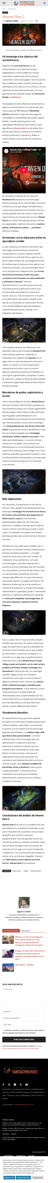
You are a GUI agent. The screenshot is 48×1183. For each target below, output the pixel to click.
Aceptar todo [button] (9, 1178)
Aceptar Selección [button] (23, 1178)
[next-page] (7, 976)
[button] (4, 3)
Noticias (5, 943)
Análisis (5, 12)
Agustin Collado (12, 21)
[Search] (44, 3)
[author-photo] (24, 908)
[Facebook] (4, 884)
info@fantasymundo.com (23, 1105)
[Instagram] (9, 1084)
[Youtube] (26, 1084)
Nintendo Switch (36, 871)
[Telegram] (26, 884)
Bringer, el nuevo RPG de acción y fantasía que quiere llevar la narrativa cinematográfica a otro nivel (23, 1129)
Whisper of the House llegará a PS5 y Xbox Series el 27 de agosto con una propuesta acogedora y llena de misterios (21, 1124)
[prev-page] (3, 976)
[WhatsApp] (20, 884)
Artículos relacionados (11, 931)
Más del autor (25, 931)
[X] (10, 884)
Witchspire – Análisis (24, 965)
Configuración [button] (37, 1178)
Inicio (4, 9)
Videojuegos (12, 9)
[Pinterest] (15, 884)
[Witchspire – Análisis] (8, 967)
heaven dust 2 (17, 871)
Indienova (16, 97)
